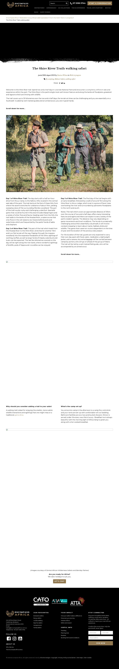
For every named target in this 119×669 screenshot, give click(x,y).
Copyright (54, 657)
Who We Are (10, 647)
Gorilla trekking (37, 620)
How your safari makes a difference (71, 616)
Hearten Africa (65, 620)
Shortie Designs (45, 657)
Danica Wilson (62, 75)
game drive (19, 415)
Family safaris (37, 627)
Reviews (63, 635)
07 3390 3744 (79, 3)
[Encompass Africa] (17, 5)
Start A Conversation (100, 3)
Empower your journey (68, 618)
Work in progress (75, 75)
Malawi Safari (60, 79)
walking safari (70, 79)
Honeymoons (37, 625)
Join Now (100, 643)
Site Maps (80, 657)
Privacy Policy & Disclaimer (67, 657)
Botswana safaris (38, 616)
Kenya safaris (37, 618)
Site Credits (87, 657)
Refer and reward (66, 623)
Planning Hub (65, 633)
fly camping (50, 79)
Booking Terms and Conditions (70, 637)
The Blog (63, 630)
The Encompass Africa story (14, 649)
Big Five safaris (37, 623)
